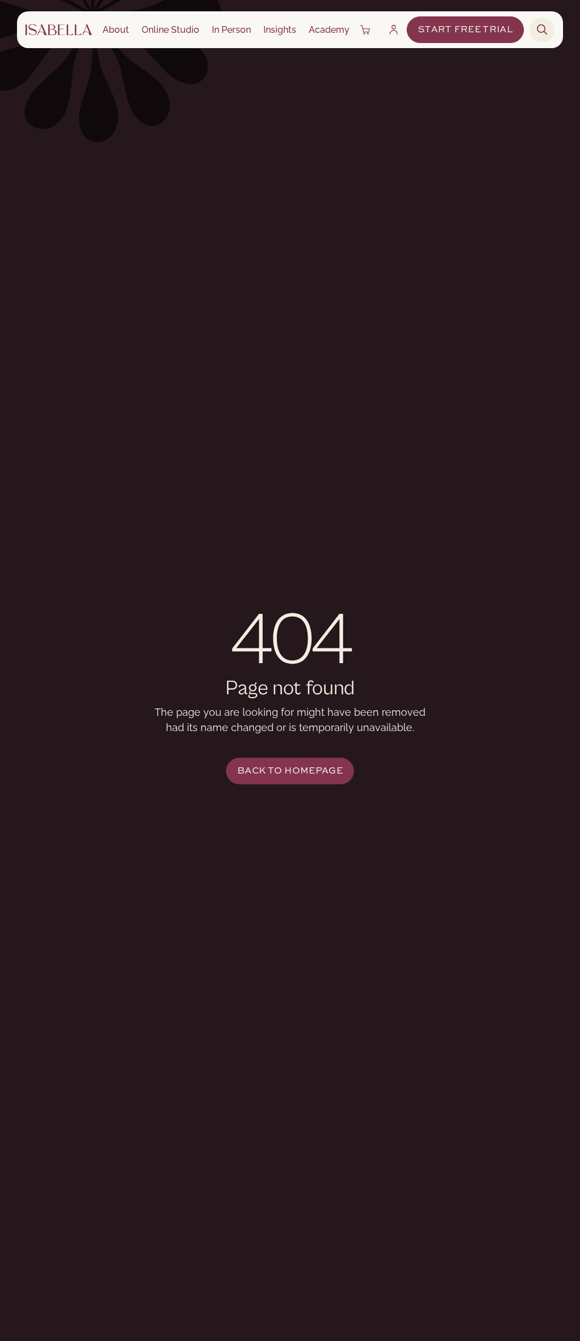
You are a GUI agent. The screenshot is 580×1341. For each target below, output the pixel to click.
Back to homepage (290, 771)
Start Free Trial (465, 30)
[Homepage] (58, 29)
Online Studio (170, 29)
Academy (329, 29)
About (116, 29)
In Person (231, 29)
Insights (279, 29)
